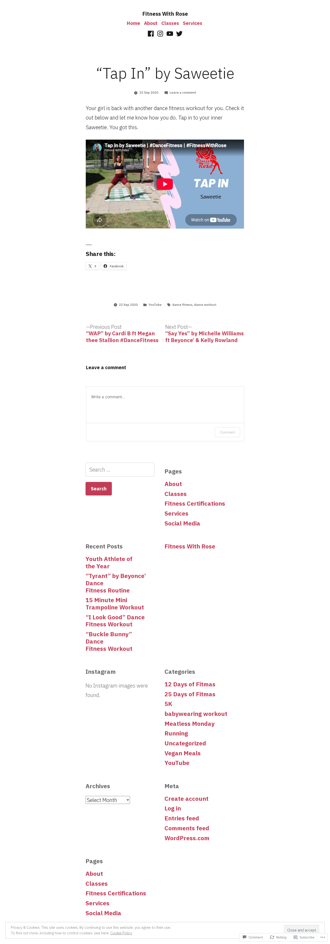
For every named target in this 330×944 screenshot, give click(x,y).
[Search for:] (120, 469)
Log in (173, 808)
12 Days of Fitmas (190, 684)
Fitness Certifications (195, 503)
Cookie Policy (121, 933)
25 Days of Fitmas (190, 694)
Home (133, 23)
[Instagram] (160, 34)
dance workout (205, 305)
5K (168, 704)
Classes (170, 23)
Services (192, 23)
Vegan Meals (183, 753)
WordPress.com (187, 838)
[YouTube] (170, 34)
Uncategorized (185, 743)
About (151, 23)
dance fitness (182, 305)
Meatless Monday (190, 723)
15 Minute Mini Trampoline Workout (115, 603)
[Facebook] (151, 34)
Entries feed (182, 818)
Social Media (182, 523)
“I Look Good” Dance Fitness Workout (115, 620)
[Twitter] (179, 34)
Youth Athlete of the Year (109, 562)
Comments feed (187, 828)
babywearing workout (196, 714)
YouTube (155, 305)
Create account (186, 798)
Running (176, 733)
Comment (227, 432)
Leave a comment (183, 92)
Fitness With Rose (165, 13)
